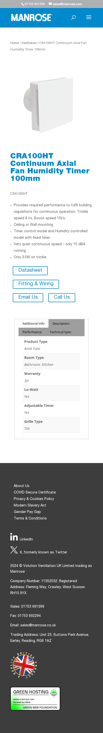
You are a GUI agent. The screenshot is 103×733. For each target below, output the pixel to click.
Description (61, 323)
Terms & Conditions (30, 518)
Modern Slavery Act (30, 505)
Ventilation (29, 43)
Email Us (28, 297)
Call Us (62, 297)
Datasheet (30, 270)
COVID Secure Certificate (35, 492)
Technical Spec (60, 332)
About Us (22, 486)
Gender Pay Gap (27, 512)
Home (14, 43)
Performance (32, 332)
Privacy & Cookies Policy (34, 499)
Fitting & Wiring (36, 284)
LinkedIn (26, 539)
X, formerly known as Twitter (43, 552)
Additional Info (33, 323)
